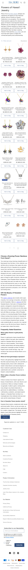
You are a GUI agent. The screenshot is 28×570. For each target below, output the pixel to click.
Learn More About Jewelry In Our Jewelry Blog (13, 493)
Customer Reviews (8, 459)
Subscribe (19, 545)
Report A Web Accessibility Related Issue (13, 519)
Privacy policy (22, 563)
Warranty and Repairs (8, 446)
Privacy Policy (6, 503)
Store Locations (7, 455)
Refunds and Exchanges (9, 442)
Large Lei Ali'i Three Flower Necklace (7, 209)
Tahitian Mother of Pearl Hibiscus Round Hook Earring (7, 159)
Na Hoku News (7, 462)
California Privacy (7, 507)
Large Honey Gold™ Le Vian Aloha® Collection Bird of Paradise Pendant (7, 109)
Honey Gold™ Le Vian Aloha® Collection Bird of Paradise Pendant (20, 109)
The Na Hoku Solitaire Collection (11, 482)
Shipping (5, 436)
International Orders (8, 439)
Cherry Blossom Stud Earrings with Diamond (20, 233)
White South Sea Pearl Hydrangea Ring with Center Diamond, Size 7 (20, 159)
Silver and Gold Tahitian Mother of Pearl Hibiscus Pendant (20, 134)
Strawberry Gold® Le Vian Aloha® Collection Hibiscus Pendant (20, 58)
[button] (3, 2)
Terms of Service (7, 522)
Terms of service (10, 565)
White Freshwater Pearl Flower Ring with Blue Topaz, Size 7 (7, 234)
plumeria (19, 302)
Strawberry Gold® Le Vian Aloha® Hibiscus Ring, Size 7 (20, 83)
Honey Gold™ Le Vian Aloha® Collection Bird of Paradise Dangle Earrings (7, 134)
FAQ (4, 469)
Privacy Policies (10, 537)
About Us (5, 465)
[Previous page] (10, 248)
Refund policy (15, 563)
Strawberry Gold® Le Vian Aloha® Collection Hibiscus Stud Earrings (7, 83)
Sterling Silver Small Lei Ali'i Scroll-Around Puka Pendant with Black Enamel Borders (20, 184)
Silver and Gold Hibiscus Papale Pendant (7, 184)
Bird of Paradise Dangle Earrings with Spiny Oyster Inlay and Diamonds (7, 58)
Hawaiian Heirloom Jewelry (10, 485)
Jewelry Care (6, 488)
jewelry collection (7, 298)
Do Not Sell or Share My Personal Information (11, 511)
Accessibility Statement (9, 515)
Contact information (15, 567)
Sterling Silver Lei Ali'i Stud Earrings (20, 209)
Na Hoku (8, 563)
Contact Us (6, 432)
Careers (5, 472)
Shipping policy (19, 565)
